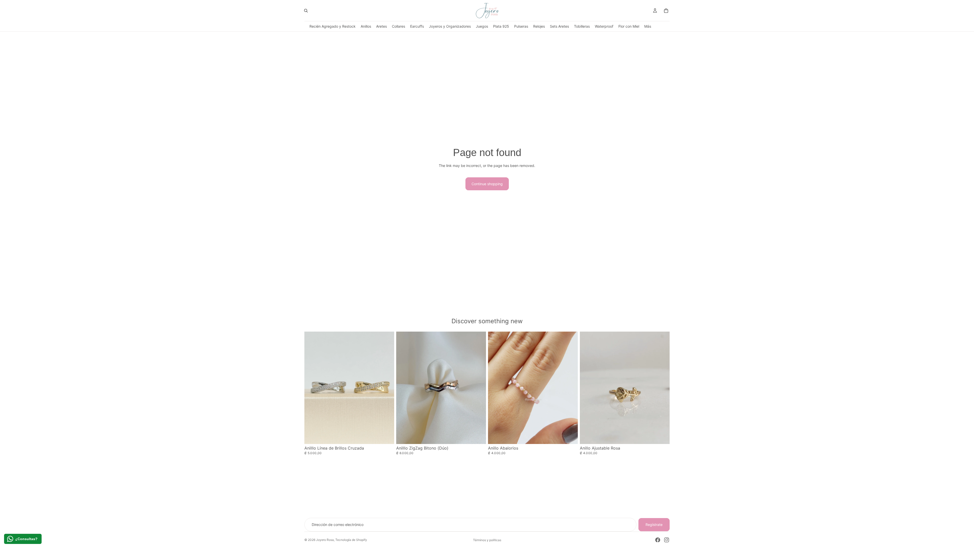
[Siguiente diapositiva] (570, 387)
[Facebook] (658, 540)
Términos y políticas (487, 540)
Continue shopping (487, 184)
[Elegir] (386, 436)
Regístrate (654, 524)
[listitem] (648, 26)
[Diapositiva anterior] (495, 387)
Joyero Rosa (325, 540)
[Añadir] (661, 436)
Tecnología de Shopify (351, 540)
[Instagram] (667, 540)
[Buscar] (305, 10)
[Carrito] (666, 10)
